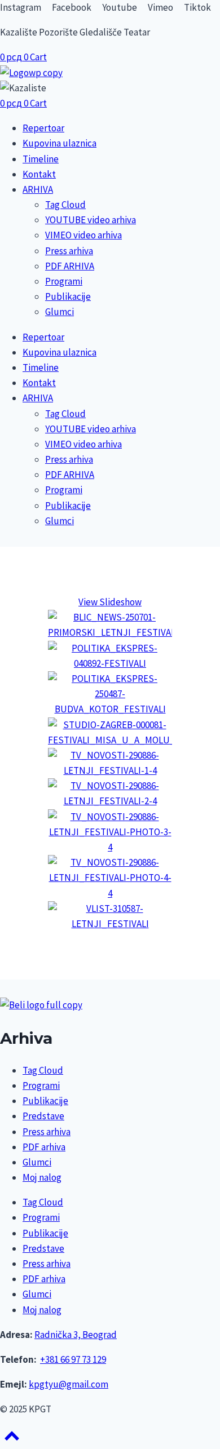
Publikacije (68, 296)
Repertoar (43, 128)
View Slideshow (110, 602)
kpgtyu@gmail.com (68, 1384)
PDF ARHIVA (69, 266)
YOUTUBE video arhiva (90, 220)
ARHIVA (38, 189)
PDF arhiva (44, 1147)
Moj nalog (42, 1177)
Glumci (59, 311)
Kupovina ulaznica (59, 143)
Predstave (43, 1116)
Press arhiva (69, 251)
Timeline (41, 159)
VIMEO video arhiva (83, 235)
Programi (63, 281)
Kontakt (39, 174)
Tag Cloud (65, 204)
